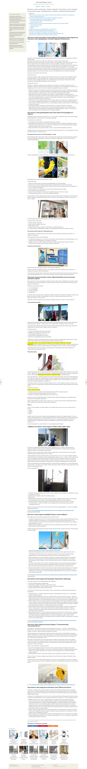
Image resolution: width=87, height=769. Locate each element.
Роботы (32, 27)
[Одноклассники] (53, 726)
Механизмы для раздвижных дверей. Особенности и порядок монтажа (16, 47)
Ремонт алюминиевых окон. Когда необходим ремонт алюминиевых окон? (16, 29)
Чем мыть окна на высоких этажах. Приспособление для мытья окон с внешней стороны (49, 23)
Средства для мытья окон (36, 22)
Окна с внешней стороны (58, 719)
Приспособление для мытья (50, 719)
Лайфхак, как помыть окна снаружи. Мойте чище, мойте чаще (43, 29)
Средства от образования (35, 719)
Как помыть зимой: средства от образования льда (42, 20)
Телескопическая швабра (36, 24)
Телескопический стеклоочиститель (33, 721)
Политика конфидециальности (35, 766)
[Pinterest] (43, 726)
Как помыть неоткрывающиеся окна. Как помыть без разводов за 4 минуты (46, 17)
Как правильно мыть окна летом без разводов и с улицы (43, 19)
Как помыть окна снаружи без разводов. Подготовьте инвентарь (44, 32)
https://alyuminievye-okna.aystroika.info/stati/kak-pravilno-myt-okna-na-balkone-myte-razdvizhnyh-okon (53, 684)
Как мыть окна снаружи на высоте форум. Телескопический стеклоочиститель (47, 33)
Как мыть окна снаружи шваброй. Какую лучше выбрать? (42, 30)
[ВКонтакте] (33, 726)
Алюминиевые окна (43, 2)
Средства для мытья (42, 719)
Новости (43, 6)
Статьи (48, 6)
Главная (37, 6)
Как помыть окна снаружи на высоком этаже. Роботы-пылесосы (44, 34)
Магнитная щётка (34, 26)
